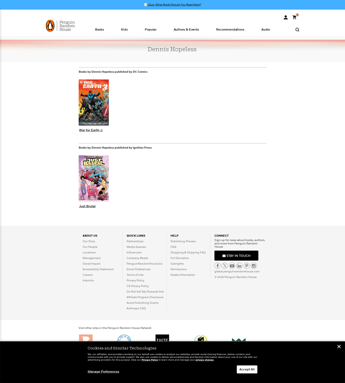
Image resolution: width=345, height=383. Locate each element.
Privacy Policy (135, 280)
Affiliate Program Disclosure (145, 297)
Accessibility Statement (98, 269)
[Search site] (297, 29)
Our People (90, 247)
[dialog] (172, 362)
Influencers (134, 252)
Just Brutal (87, 206)
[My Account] (286, 16)
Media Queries (136, 247)
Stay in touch (238, 256)
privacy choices (204, 360)
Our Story (89, 241)
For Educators (180, 258)
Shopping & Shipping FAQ (188, 252)
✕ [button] (339, 347)
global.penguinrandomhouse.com (237, 271)
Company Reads (137, 258)
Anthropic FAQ (136, 308)
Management (92, 258)
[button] (99, 29)
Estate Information (183, 275)
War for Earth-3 (90, 130)
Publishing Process (183, 241)
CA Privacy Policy (138, 286)
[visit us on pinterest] (247, 266)
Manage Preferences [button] (103, 371)
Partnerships (135, 241)
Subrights (177, 264)
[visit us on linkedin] (239, 266)
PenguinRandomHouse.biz (144, 264)
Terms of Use (135, 275)
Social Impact (91, 264)
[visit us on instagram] (254, 266)
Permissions (179, 269)
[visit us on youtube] (232, 266)
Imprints (88, 280)
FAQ (173, 247)
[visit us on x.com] (225, 266)
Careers (88, 275)
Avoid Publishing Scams (143, 303)
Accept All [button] (247, 369)
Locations (89, 252)
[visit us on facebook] (217, 266)
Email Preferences (139, 269)
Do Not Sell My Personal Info (145, 292)
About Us (90, 236)
